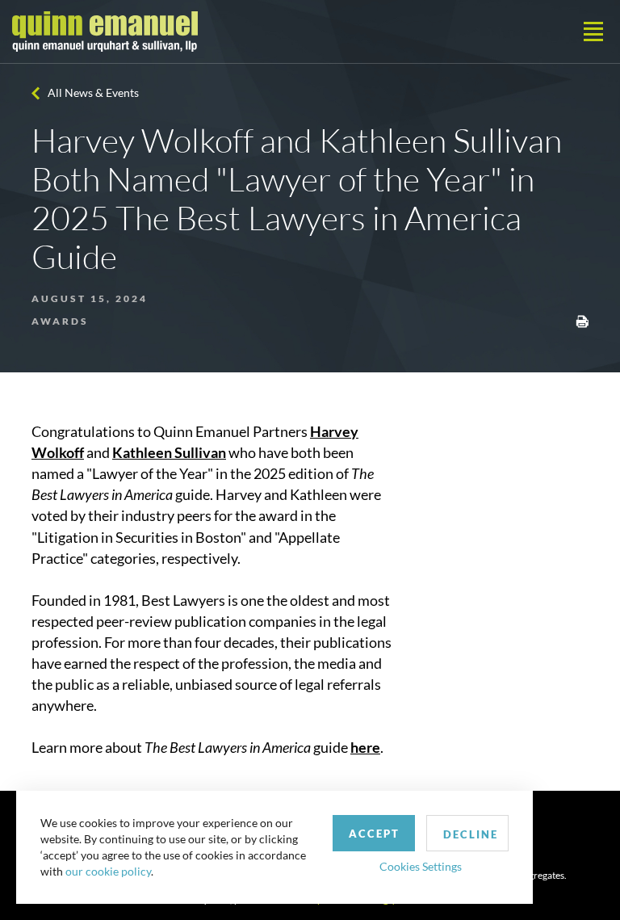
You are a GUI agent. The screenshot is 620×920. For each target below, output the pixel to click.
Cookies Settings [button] (420, 866)
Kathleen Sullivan (169, 452)
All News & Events (93, 92)
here (365, 747)
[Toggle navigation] (593, 31)
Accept (374, 833)
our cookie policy (108, 871)
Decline (470, 834)
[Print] (582, 320)
